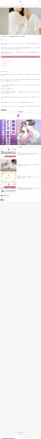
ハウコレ (2, 6)
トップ (2, 4)
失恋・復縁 (21, 4)
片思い (12, 4)
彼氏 (1, 197)
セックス (7, 197)
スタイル (36, 4)
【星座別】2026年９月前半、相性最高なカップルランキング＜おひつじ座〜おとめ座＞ (28, 178)
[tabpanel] (20, 132)
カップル (16, 4)
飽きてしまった (5, 65)
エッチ (4, 197)
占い (31, 4)
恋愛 (7, 4)
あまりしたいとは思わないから (8, 61)
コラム (26, 4)
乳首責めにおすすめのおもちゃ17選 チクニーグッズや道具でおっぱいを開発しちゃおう (28, 165)
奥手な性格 (5, 63)
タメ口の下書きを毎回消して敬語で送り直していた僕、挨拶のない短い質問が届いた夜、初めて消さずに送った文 (28, 189)
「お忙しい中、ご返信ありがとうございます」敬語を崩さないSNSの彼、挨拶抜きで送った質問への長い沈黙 (28, 154)
